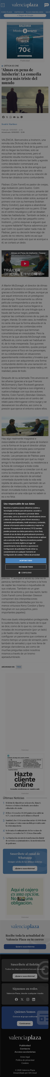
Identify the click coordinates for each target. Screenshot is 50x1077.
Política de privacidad (32, 555)
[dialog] (25, 538)
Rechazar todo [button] (26, 567)
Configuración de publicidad (14, 549)
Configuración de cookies (13, 555)
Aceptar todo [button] (26, 561)
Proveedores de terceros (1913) (23, 528)
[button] (25, 572)
